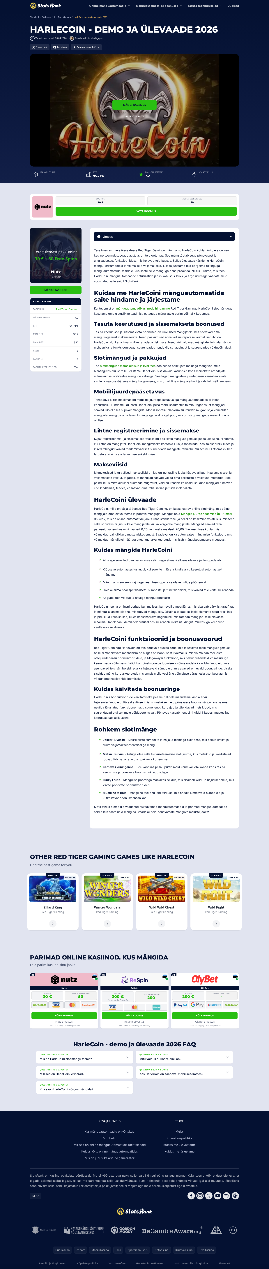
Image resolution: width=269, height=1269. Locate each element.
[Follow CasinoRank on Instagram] (200, 1195)
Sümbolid (109, 1138)
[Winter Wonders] (107, 902)
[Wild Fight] (216, 902)
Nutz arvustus (64, 1021)
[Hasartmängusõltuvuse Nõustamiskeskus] (84, 1230)
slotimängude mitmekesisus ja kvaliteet (127, 366)
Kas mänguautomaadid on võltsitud (109, 1132)
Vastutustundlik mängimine (191, 1263)
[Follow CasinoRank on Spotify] (226, 1195)
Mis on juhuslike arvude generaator (109, 1158)
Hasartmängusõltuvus (149, 1263)
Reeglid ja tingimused (52, 1263)
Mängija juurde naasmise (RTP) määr (206, 514)
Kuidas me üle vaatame (179, 1145)
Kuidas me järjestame (179, 1151)
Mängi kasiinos (134, 105)
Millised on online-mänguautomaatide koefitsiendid (110, 1145)
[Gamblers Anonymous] (216, 1230)
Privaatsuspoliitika (179, 1138)
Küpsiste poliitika (87, 1263)
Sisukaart (224, 1263)
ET (33, 1195)
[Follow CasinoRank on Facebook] (191, 1195)
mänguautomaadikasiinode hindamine (143, 308)
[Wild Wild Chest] (161, 902)
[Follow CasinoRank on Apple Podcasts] (235, 1195)
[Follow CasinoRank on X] (209, 1195)
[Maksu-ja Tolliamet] (44, 1230)
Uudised (233, 6)
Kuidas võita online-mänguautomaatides (109, 1151)
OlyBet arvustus (205, 1021)
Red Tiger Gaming (67, 309)
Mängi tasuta (134, 116)
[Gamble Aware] (172, 1230)
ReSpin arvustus (134, 1021)
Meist (179, 1132)
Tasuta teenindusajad (203, 6)
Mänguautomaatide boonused (157, 6)
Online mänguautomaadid (107, 6)
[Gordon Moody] (123, 1230)
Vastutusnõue (117, 1263)
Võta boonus (146, 211)
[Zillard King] (53, 902)
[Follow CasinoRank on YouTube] (217, 1195)
